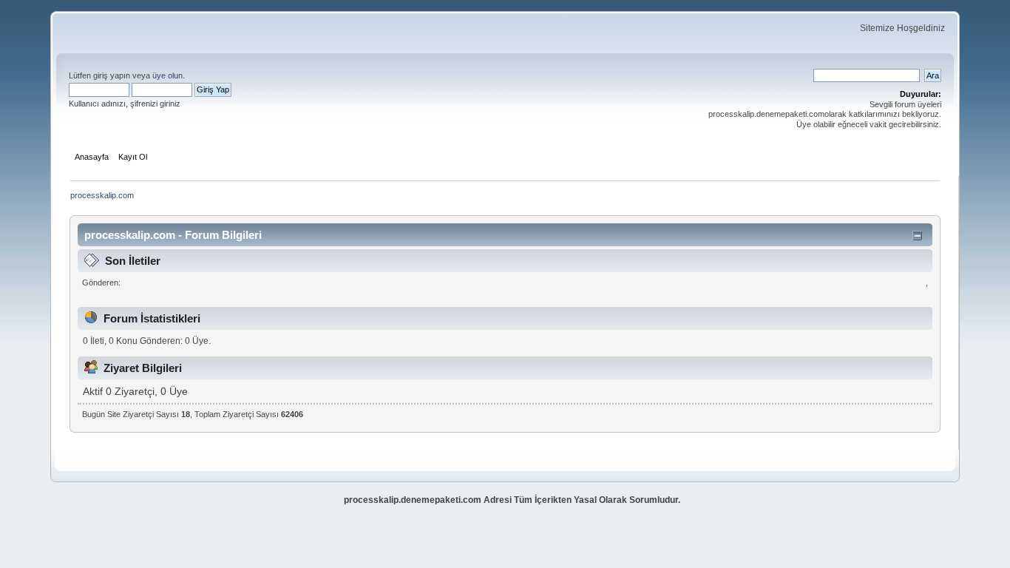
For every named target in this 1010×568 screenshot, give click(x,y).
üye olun (167, 75)
